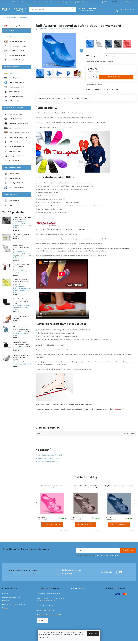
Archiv (42, 621)
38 (51, 514)
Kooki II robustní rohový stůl (45, 605)
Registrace (130, 2)
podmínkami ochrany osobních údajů (106, 555)
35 (42, 514)
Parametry (56, 98)
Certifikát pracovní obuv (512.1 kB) (50, 455)
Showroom (37, 2)
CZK (105, 2)
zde (82, 634)
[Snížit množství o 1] (90, 77)
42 (61, 514)
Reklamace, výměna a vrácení (21, 2)
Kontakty (73, 2)
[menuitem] (16, 26)
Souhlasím (93, 634)
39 (53, 514)
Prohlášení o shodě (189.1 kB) (49, 458)
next (134, 503)
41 (59, 514)
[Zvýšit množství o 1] (96, 77)
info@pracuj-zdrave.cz (86, 2)
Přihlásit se (127, 550)
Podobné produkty (81, 98)
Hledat (73, 9)
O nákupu (5, 2)
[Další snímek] (81, 51)
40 (56, 514)
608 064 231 (87, 9)
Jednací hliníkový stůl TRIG (45, 610)
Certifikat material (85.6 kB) (48, 462)
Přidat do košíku (116, 77)
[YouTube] (120, 572)
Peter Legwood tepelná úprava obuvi (48, 593)
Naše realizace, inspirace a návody (55, 2)
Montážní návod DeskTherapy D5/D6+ (49, 615)
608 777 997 (98, 9)
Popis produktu (42, 98)
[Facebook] (116, 572)
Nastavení (44, 638)
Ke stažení (67, 98)
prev (36, 503)
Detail (52, 524)
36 (45, 514)
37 (48, 514)
